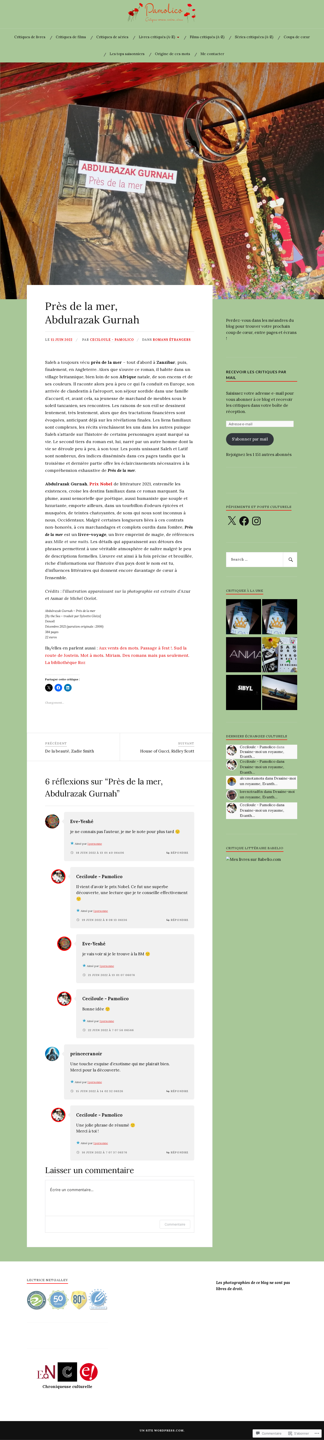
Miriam (113, 655)
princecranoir (86, 1053)
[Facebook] (244, 521)
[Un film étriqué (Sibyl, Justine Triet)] (243, 693)
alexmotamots (252, 778)
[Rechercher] (290, 559)
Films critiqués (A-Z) (207, 37)
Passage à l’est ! (156, 648)
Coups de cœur (297, 37)
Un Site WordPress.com (162, 1430)
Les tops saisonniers (127, 54)
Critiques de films (71, 37)
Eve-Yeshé (81, 821)
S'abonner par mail (250, 439)
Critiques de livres (29, 37)
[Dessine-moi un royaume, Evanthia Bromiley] (243, 617)
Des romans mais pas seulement (155, 655)
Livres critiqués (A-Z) (157, 37)
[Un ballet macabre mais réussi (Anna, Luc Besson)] (243, 655)
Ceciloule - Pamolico (112, 339)
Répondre (179, 852)
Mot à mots (91, 655)
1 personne (95, 843)
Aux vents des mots (118, 648)
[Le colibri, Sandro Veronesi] (279, 655)
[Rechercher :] (261, 559)
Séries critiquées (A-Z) (254, 37)
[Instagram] (256, 521)
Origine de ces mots (172, 54)
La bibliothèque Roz (65, 662)
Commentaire (175, 1224)
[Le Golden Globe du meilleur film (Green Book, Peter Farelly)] (279, 693)
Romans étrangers (172, 339)
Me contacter (212, 54)
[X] (231, 521)
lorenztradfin (251, 791)
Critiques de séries (112, 37)
